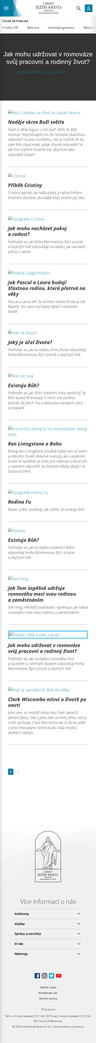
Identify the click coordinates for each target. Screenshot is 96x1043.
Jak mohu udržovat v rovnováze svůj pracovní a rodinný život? (44, 648)
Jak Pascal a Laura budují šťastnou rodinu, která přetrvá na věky (46, 288)
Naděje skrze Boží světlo (36, 121)
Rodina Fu (19, 501)
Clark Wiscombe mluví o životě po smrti (47, 702)
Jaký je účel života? (30, 342)
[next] (24, 772)
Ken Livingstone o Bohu (35, 443)
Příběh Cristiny (25, 185)
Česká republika (15, 21)
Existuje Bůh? (23, 385)
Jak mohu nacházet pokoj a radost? (37, 231)
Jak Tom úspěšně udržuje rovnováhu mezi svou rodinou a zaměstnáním (42, 594)
